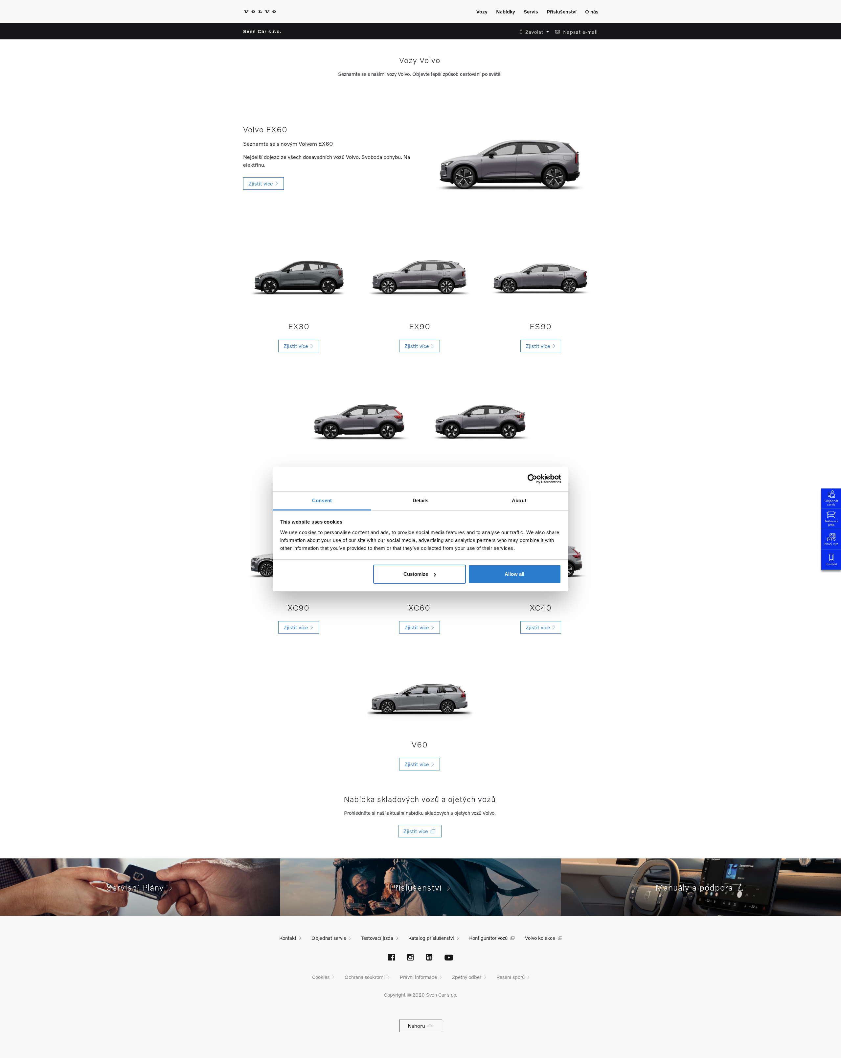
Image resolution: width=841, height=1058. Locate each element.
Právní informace (418, 977)
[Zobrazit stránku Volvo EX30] (298, 273)
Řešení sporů (510, 977)
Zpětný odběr (466, 977)
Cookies (321, 977)
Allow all (514, 574)
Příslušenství (562, 11)
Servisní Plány (137, 887)
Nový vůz (831, 544)
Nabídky (505, 11)
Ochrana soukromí (365, 977)
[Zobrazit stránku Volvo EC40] (480, 417)
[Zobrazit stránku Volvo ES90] (540, 273)
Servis (531, 11)
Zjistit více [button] (262, 183)
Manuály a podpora (696, 887)
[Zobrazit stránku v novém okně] (391, 958)
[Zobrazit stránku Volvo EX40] (359, 417)
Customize (415, 574)
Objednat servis (831, 502)
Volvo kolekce (540, 938)
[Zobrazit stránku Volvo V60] (419, 695)
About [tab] (519, 500)
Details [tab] (421, 500)
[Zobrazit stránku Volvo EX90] (419, 273)
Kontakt (831, 564)
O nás (592, 11)
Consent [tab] (322, 500)
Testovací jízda (831, 523)
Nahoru (418, 1026)
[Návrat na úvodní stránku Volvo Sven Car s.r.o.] (260, 11)
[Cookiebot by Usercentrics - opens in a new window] (532, 479)
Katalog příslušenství (431, 938)
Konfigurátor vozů (488, 938)
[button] (532, 32)
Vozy (482, 11)
